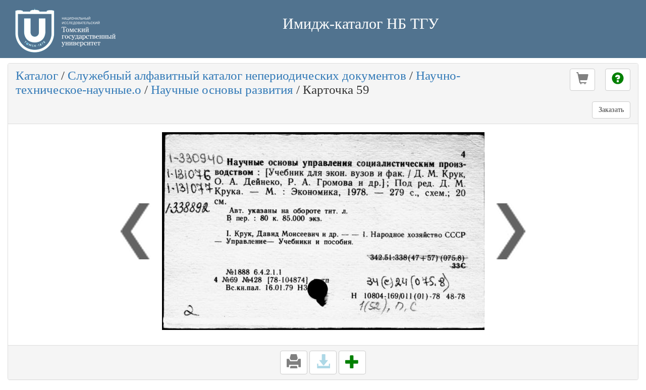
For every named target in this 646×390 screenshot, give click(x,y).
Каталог (37, 75)
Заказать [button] (611, 110)
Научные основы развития (222, 89)
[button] (582, 80)
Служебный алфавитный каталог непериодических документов (237, 75)
